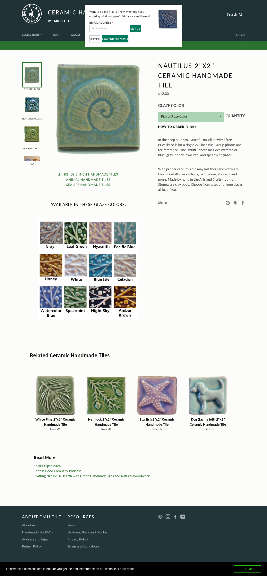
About (56, 35)
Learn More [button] (126, 569)
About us (28, 525)
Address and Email (35, 539)
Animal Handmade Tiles (88, 180)
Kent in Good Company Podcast (57, 471)
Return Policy (32, 546)
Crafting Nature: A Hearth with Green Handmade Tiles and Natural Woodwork (92, 476)
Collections (31, 35)
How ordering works (115, 38)
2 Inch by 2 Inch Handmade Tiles (88, 175)
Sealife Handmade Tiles (88, 185)
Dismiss (94, 38)
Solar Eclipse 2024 (47, 466)
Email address (101, 22)
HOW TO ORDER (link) (177, 127)
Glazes (76, 35)
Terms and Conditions (83, 546)
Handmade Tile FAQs (37, 532)
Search (236, 14)
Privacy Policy (77, 539)
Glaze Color (171, 106)
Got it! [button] (248, 569)
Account (240, 35)
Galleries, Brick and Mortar (87, 532)
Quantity (235, 116)
